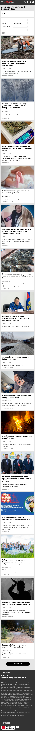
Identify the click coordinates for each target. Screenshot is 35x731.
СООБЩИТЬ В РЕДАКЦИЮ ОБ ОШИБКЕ (13, 678)
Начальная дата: (6, 26)
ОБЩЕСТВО (5, 118)
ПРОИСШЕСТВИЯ (7, 75)
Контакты (4, 675)
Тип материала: (6, 20)
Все (3, 13)
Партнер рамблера (15, 722)
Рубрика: (4, 23)
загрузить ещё (18, 663)
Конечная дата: (6, 30)
